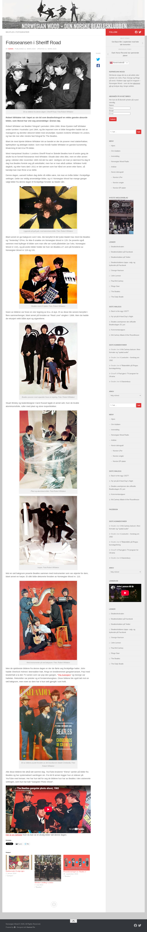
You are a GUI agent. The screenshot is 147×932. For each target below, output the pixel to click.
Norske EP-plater (119, 188)
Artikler (113, 167)
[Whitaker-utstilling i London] (48, 868)
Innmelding (115, 156)
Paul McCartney (117, 281)
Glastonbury (125, 381)
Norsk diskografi (117, 172)
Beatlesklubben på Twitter (120, 257)
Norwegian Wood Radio (120, 161)
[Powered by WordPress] (15, 927)
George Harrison (117, 270)
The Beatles (115, 291)
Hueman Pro (31, 927)
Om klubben (115, 151)
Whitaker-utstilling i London (44, 882)
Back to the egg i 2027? (120, 311)
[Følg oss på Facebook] (136, 32)
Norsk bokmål (118, 63)
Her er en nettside (14, 835)
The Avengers (64, 675)
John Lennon (116, 276)
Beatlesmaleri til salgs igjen (15, 871)
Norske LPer (117, 177)
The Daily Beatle (117, 297)
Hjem (113, 146)
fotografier (22, 32)
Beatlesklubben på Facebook (122, 252)
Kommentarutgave (118, 330)
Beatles (10, 32)
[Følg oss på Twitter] (140, 32)
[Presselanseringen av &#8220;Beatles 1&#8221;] (76, 862)
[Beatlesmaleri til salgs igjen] (19, 862)
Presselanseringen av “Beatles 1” (74, 872)
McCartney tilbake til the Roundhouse (125, 335)
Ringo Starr (115, 286)
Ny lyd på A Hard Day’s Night (122, 316)
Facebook (113, 509)
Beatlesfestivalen (117, 247)
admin (10, 49)
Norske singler (118, 183)
